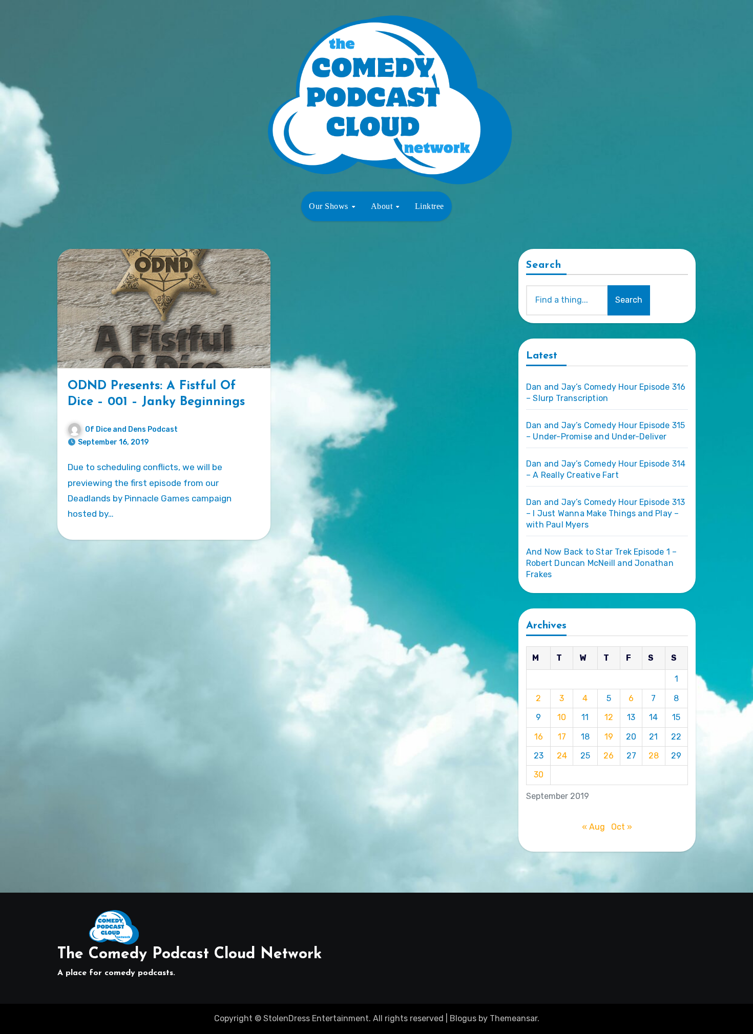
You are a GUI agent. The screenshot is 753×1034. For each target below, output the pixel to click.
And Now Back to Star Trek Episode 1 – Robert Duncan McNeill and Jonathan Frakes (601, 563)
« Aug (593, 827)
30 (538, 774)
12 (608, 717)
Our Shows (329, 206)
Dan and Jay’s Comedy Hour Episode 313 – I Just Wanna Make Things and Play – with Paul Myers (605, 513)
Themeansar (513, 1018)
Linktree (429, 206)
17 (562, 737)
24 (562, 756)
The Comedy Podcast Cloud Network (189, 954)
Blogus (463, 1018)
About (383, 206)
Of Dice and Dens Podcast (131, 429)
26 (608, 756)
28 (654, 756)
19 (608, 737)
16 (538, 737)
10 (561, 717)
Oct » (621, 827)
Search (544, 265)
